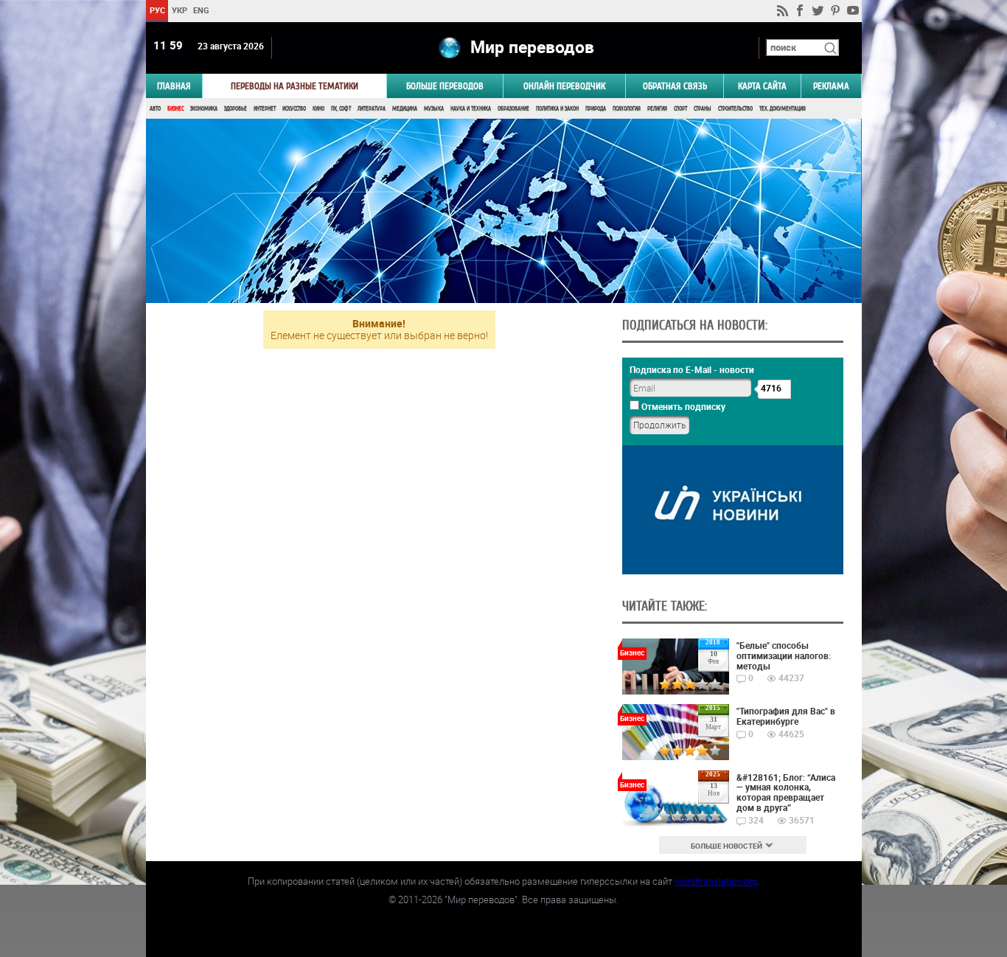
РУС (156, 9)
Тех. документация (782, 108)
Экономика (203, 108)
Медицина (404, 108)
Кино (318, 108)
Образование (513, 108)
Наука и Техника (470, 108)
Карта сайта (762, 85)
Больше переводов (445, 85)
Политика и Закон (557, 108)
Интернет (265, 108)
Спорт (680, 108)
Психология (627, 108)
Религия (657, 108)
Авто (155, 108)
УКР (179, 9)
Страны (702, 108)
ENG (201, 9)
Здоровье (235, 108)
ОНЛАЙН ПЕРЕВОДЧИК (564, 85)
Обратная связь (675, 85)
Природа (595, 108)
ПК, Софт (341, 108)
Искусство (294, 108)
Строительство (735, 108)
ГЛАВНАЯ (174, 85)
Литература (372, 108)
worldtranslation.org (716, 881)
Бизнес (175, 108)
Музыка (434, 108)
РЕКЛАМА (831, 85)
